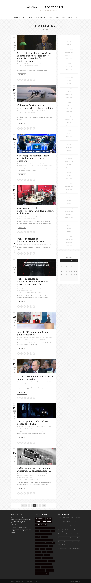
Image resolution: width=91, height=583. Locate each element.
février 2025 (69, 66)
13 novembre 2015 (40, 518)
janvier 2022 (69, 111)
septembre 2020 (69, 141)
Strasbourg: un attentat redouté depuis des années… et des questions (33, 158)
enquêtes (47, 286)
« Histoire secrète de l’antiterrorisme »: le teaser (31, 240)
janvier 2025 (69, 69)
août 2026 (69, 41)
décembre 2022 (69, 94)
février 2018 (69, 206)
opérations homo (30, 475)
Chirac (43, 530)
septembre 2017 (69, 217)
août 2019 (69, 164)
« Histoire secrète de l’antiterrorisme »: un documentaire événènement (35, 211)
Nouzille (38, 558)
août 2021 (69, 122)
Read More (22, 74)
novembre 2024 (69, 74)
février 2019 (69, 178)
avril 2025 (69, 63)
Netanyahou (38, 337)
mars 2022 (69, 105)
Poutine (27, 381)
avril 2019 (69, 172)
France (20, 337)
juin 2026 (69, 44)
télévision (36, 65)
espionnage (22, 381)
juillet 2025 (69, 58)
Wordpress (77, 581)
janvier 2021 (69, 136)
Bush (37, 530)
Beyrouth (21, 426)
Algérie (38, 521)
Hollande (19, 475)
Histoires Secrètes (27, 337)
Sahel (43, 567)
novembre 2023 (69, 86)
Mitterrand (25, 288)
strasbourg (37, 163)
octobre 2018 (69, 189)
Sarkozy (50, 567)
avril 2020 (69, 150)
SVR (33, 381)
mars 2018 (69, 203)
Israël (33, 337)
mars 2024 (69, 83)
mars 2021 (69, 133)
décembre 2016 (69, 239)
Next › (43, 505)
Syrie (42, 570)
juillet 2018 (69, 192)
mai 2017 (69, 225)
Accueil (16, 17)
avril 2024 (69, 80)
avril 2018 (69, 200)
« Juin (64, 280)
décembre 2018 (69, 183)
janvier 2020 (69, 153)
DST (25, 63)
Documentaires (40, 17)
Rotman (37, 288)
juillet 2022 (69, 97)
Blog (63, 17)
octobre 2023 (69, 88)
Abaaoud (21, 286)
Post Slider (27, 112)
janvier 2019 (69, 181)
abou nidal (21, 63)
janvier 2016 (69, 245)
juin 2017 (69, 222)
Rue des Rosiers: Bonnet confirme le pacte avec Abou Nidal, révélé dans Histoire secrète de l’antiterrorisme (34, 57)
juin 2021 (69, 128)
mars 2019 (69, 175)
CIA (48, 530)
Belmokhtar (50, 527)
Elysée (28, 63)
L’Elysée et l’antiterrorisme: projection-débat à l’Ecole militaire (35, 106)
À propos (23, 17)
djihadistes (43, 533)
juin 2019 (69, 169)
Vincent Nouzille (37, 63)
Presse (50, 17)
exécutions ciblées (44, 473)
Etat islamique (30, 163)
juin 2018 (69, 194)
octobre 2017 (69, 214)
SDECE (37, 570)
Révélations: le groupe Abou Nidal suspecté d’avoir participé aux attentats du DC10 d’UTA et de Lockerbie (69, 543)
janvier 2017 (69, 236)
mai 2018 (69, 197)
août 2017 (69, 220)
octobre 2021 (69, 116)
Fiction (57, 17)
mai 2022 (69, 100)
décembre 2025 (69, 49)
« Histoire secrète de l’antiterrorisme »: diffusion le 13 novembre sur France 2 (34, 281)
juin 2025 (69, 61)
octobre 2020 (69, 139)
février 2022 (69, 108)
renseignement (31, 288)
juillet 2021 (69, 125)
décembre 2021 (68, 114)
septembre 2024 (69, 77)
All (24, 65)
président (51, 561)
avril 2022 (69, 102)
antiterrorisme (22, 110)
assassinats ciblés (28, 473)
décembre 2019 (69, 155)
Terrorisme (43, 163)
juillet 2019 (69, 167)
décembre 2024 (69, 72)
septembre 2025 (69, 55)
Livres (31, 17)
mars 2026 (69, 47)
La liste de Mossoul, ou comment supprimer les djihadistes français (34, 469)
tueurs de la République (40, 475)
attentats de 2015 (23, 163)
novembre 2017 (69, 211)
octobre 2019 (69, 158)
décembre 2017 (69, 208)
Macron (24, 475)
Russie (30, 381)
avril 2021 (69, 130)
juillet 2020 (69, 147)
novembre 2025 (69, 52)
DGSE (40, 286)
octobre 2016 (69, 242)
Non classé (30, 65)
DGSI (44, 286)
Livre (26, 65)
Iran (28, 426)
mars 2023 (69, 91)
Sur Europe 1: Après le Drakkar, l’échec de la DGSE (33, 422)
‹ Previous (24, 505)
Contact (70, 17)
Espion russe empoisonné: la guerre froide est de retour (35, 377)
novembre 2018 (69, 186)
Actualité (21, 65)
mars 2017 (69, 231)
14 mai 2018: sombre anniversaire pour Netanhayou (34, 333)
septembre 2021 (69, 119)
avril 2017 (69, 228)
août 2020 (69, 144)
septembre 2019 (69, 161)
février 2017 (69, 234)
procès (44, 561)
